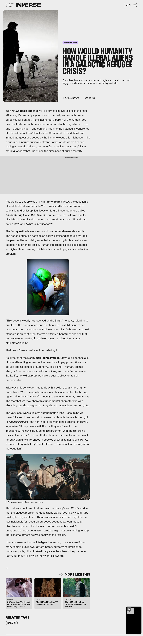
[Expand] (129, 609)
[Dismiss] (138, 609)
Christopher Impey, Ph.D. (54, 201)
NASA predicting (22, 111)
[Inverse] (28, 5)
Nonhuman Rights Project (43, 358)
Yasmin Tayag (73, 98)
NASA (10, 623)
